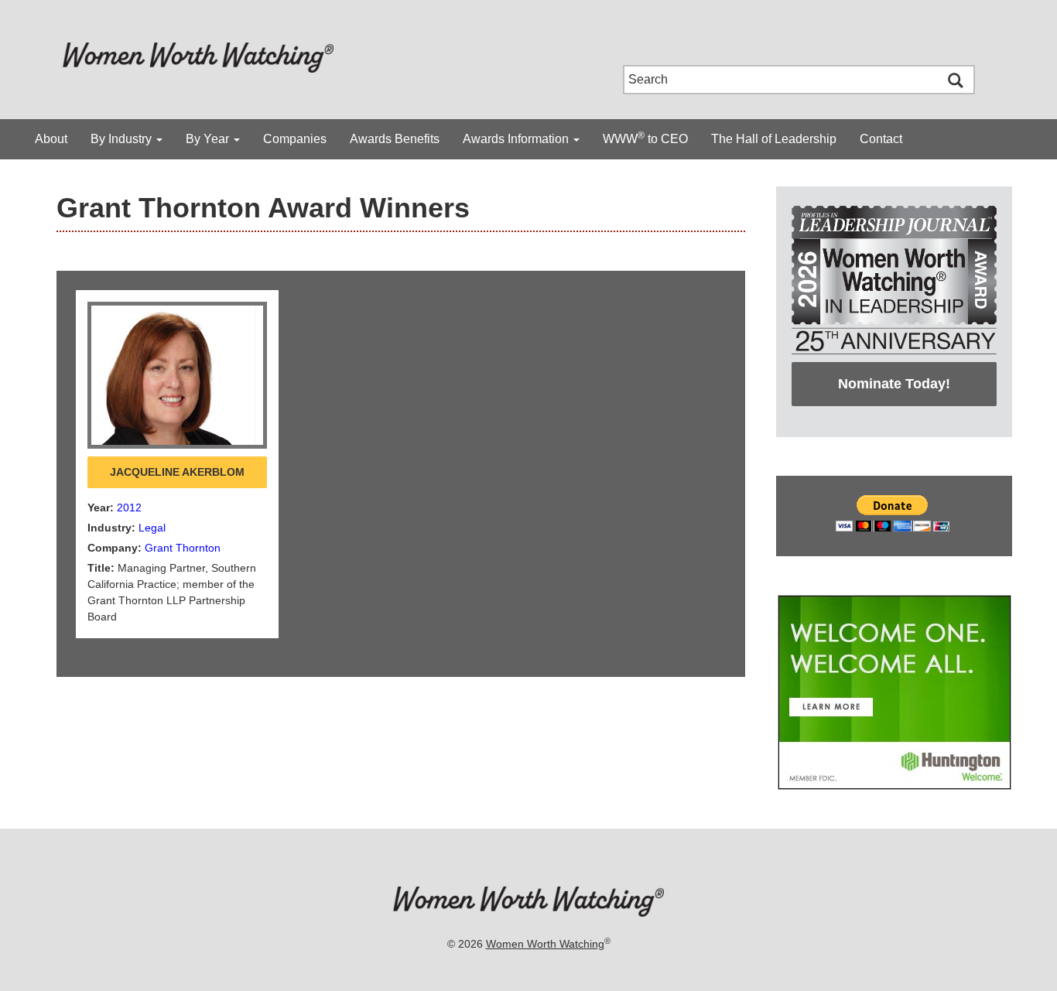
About (51, 138)
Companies (295, 138)
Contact (881, 138)
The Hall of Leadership (773, 138)
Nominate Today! (894, 383)
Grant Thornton (183, 548)
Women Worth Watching (545, 944)
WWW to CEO (645, 137)
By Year (209, 138)
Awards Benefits (395, 138)
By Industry (123, 138)
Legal (152, 527)
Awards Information (517, 138)
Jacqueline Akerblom (177, 472)
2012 (129, 507)
